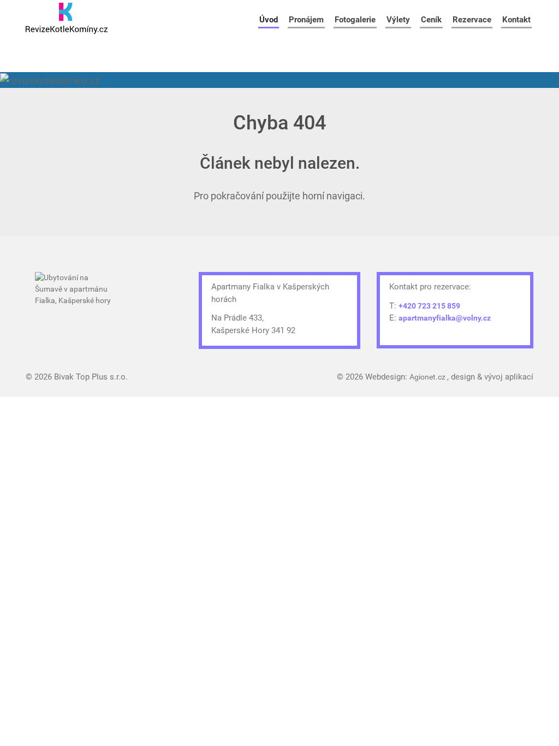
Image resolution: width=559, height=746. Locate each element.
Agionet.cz (428, 376)
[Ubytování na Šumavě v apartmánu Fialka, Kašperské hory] (76, 303)
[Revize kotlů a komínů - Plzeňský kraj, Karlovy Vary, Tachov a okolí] (67, 18)
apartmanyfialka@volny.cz (445, 317)
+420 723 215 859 (429, 305)
